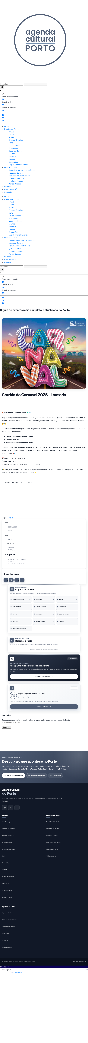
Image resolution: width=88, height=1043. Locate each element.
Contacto (8, 192)
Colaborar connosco (8, 927)
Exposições (13, 162)
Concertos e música (8, 849)
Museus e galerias (52, 835)
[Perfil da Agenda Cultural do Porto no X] (17, 807)
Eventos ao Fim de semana (17, 564)
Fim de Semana (15, 145)
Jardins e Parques (16, 181)
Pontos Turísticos (11, 167)
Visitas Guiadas (15, 184)
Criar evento (57, 775)
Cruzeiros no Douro (52, 828)
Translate (18, 972)
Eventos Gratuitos (16, 140)
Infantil (11, 132)
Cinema (12, 159)
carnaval (10, 518)
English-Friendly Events (18, 165)
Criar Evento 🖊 (10, 189)
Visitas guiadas (51, 856)
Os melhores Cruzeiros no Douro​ (22, 170)
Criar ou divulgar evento (9, 920)
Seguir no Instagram (42, 706)
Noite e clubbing (7, 890)
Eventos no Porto (11, 129)
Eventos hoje (6, 822)
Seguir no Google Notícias (42, 676)
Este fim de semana (8, 828)
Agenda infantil (7, 842)
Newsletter (5, 933)
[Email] (22, 580)
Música (11, 137)
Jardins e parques (52, 849)
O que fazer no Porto (53, 822)
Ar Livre (12, 154)
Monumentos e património (54, 842)
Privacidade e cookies (79, 962)
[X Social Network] (11, 580)
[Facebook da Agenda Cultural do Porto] (10, 807)
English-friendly (7, 897)
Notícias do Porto (7, 913)
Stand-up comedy (8, 876)
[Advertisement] (44, 403)
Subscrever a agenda (38, 775)
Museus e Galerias (16, 173)
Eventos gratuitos (8, 835)
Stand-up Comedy (16, 151)
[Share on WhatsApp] (16, 580)
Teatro (11, 134)
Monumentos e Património (19, 176)
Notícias (7, 187)
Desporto (12, 156)
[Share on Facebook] (6, 580)
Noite (11, 143)
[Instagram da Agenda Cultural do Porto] (4, 807)
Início (6, 126)
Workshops (13, 148)
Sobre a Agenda (7, 947)
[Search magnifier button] (2, 87)
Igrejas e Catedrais (16, 178)
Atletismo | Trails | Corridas (17, 559)
